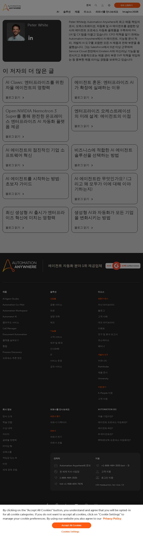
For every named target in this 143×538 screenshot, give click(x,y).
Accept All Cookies (71, 525)
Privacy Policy (112, 518)
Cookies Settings (70, 531)
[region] (71, 521)
